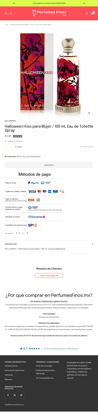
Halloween (10, 121)
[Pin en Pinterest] (19, 233)
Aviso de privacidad (44, 366)
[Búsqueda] (11, 13)
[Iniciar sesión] (87, 13)
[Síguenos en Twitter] (14, 395)
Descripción (11, 244)
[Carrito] (92, 13)
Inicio (7, 24)
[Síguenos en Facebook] (8, 395)
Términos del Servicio (45, 378)
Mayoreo (8, 379)
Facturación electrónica (14, 370)
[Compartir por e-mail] (27, 233)
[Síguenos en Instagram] (21, 395)
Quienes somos (11, 366)
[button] (13, 141)
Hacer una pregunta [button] (49, 275)
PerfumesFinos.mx (17, 404)
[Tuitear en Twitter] (23, 233)
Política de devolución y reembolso (45, 372)
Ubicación (9, 375)
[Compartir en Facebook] (16, 233)
